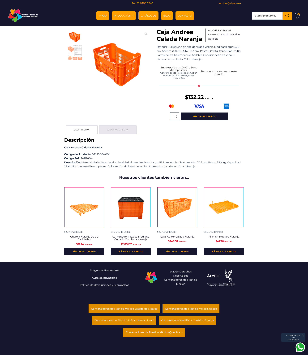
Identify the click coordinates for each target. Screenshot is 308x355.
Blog (167, 15)
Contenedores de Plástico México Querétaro (154, 332)
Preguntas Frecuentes (104, 270)
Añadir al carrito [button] (84, 251)
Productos (122, 15)
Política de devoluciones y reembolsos (104, 285)
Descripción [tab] (82, 130)
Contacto (185, 15)
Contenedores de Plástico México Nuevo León (124, 320)
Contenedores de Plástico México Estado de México (124, 308)
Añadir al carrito (204, 116)
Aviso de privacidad (104, 277)
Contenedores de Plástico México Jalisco (191, 308)
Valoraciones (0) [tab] (118, 130)
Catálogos (148, 15)
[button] (146, 34)
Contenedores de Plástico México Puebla (187, 320)
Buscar (287, 16)
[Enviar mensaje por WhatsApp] (300, 347)
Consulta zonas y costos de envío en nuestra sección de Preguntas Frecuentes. (178, 75)
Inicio (102, 15)
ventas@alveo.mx (229, 3)
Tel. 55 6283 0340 (143, 3)
